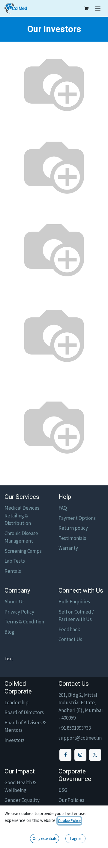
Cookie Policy (69, 820)
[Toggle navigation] (98, 8)
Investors (14, 740)
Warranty (68, 548)
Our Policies (71, 800)
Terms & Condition (24, 621)
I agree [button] (75, 838)
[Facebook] (65, 755)
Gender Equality (22, 800)
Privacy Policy (19, 611)
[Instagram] (80, 755)
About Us (14, 601)
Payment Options (77, 518)
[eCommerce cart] (86, 8)
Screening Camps (23, 551)
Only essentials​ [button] (44, 838)
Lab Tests (14, 561)
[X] (95, 755)
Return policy (73, 528)
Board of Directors (24, 712)
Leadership (16, 702)
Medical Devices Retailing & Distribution (21, 515)
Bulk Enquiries (74, 601)
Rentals (12, 571)
